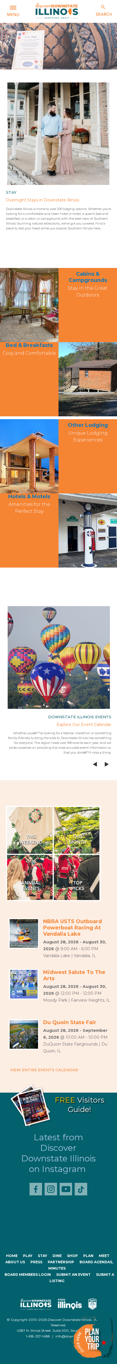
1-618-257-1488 (38, 1336)
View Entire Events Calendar (44, 1070)
